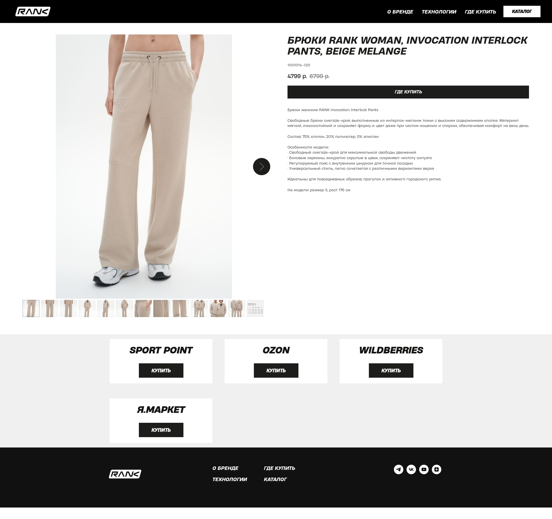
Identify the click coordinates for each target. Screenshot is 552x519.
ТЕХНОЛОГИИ (439, 11)
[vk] (411, 472)
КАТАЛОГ (275, 479)
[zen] (436, 472)
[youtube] (424, 472)
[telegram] (398, 472)
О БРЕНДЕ (400, 11)
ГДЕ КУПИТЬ (480, 11)
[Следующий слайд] (261, 166)
